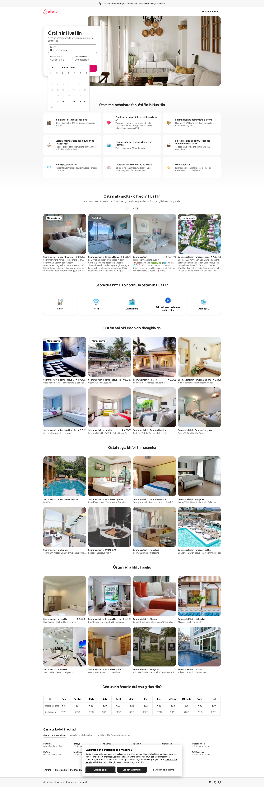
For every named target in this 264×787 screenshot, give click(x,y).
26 (63, 101)
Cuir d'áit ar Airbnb (209, 11)
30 (85, 101)
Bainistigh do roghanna (163, 770)
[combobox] (72, 50)
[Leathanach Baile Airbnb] (50, 11)
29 (79, 101)
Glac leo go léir (100, 770)
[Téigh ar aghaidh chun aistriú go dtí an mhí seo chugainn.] (85, 67)
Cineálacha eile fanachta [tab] (81, 735)
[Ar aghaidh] (137, 208)
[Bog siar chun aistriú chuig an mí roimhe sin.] (53, 67)
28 (74, 101)
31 (52, 107)
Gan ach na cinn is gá (132, 770)
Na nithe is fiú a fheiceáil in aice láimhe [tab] (114, 735)
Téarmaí (83, 782)
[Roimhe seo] (127, 208)
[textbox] (60, 59)
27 (68, 101)
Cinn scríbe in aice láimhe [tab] (54, 735)
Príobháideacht (70, 782)
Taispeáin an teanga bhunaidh (151, 3)
